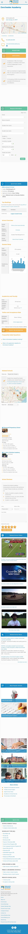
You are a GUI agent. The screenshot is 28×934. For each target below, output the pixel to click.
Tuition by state (6, 880)
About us (3, 899)
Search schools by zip (8, 826)
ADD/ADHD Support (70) (8, 852)
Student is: (4, 136)
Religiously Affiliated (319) (9, 857)
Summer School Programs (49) (10, 844)
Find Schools (4, 902)
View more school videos (14, 630)
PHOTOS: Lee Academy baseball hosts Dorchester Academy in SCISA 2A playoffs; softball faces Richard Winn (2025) (13, 647)
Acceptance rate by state (8, 882)
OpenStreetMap (23, 33)
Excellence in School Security (10, 794)
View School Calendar (17, 239)
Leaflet (19, 33)
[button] (14, 27)
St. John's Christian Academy (14, 384)
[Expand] (3, 393)
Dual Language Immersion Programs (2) (12, 846)
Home (2, 897)
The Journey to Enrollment (10, 796)
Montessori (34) (6, 840)
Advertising (3, 920)
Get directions (11, 36)
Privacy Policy (17, 932)
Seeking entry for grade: (8, 147)
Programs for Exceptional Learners (11, 787)
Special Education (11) (8, 848)
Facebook (15, 927)
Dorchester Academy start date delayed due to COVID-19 (12, 584)
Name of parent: (6, 120)
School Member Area (5, 915)
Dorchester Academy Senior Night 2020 (9, 607)
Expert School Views (8, 792)
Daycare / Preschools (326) (9, 842)
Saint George (9, 20)
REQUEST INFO (16, 50)
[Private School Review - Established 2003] (14, 2)
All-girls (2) (5, 836)
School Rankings (4, 904)
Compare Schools (5, 911)
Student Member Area (6, 906)
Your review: (3, 512)
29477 (16, 20)
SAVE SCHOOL (16, 56)
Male (4, 138)
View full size (4, 36)
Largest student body (16, 214)
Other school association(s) (17, 225)
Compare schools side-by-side (10, 828)
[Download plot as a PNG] (24, 257)
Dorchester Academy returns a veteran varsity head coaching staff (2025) (12, 639)
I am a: (2, 506)
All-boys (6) (5, 838)
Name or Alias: (17, 506)
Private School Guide (5, 908)
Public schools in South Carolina (10, 872)
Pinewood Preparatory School (14, 382)
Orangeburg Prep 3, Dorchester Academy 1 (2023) (12, 657)
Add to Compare (7, 434)
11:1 (21, 308)
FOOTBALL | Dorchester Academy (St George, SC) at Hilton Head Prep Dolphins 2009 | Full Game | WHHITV (13, 560)
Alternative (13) (6, 850)
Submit (22, 159)
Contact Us (3, 913)
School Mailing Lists (5, 917)
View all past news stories (22, 662)
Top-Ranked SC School (9, 187)
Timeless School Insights (9, 790)
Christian (18, 230)
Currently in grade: (6, 141)
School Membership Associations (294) (12, 859)
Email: (3, 115)
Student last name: (6, 131)
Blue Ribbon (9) (6, 833)
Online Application (17, 322)
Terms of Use (10, 932)
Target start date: (6, 153)
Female (9, 138)
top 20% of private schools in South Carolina (13, 206)
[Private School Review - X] (13, 928)
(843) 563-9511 (11, 40)
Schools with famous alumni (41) (10, 861)
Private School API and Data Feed (8, 922)
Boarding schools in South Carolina (11, 874)
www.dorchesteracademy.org (13, 44)
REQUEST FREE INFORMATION (16, 330)
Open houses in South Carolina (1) (10, 866)
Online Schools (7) (7, 854)
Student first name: (7, 126)
